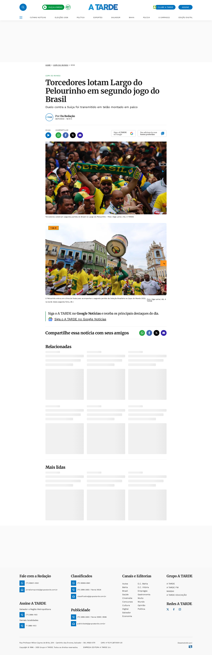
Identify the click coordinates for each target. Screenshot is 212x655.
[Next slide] (163, 263)
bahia (125, 587)
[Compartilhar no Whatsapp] (58, 135)
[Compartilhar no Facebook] (66, 135)
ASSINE (185, 7)
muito (140, 598)
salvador (126, 612)
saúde (125, 594)
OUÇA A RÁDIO (55, 7)
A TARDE (171, 583)
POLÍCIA (146, 17)
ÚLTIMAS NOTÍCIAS (38, 17)
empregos (142, 591)
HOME (48, 65)
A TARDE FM (173, 587)
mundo (141, 602)
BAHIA (131, 17)
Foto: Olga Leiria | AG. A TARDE (156, 300)
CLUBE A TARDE (165, 7)
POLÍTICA (81, 17)
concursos (127, 602)
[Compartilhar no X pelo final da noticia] (156, 333)
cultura (126, 605)
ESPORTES (97, 17)
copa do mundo (60, 65)
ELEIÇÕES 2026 (61, 17)
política (141, 609)
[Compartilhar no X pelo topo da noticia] (73, 135)
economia (127, 616)
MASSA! (170, 591)
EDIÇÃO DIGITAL (186, 17)
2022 (73, 65)
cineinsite (127, 598)
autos (125, 583)
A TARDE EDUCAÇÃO (177, 595)
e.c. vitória (143, 587)
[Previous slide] (48, 263)
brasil (125, 591)
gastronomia (144, 594)
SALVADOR (115, 17)
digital (125, 609)
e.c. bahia (143, 583)
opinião (141, 605)
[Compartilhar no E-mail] (80, 135)
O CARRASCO (164, 17)
